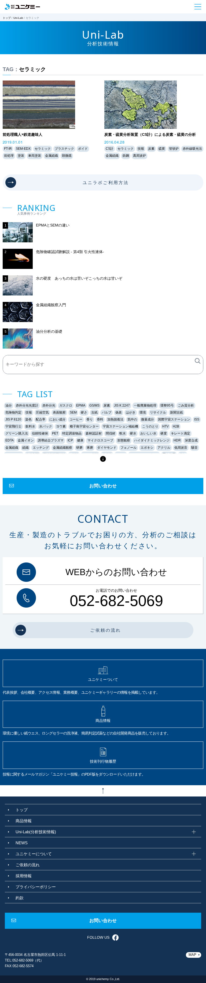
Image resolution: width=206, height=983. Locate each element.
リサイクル (158, 412)
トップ (7, 17)
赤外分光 (48, 405)
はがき (130, 412)
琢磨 (90, 448)
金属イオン (26, 440)
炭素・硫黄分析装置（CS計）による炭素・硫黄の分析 (150, 134)
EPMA (80, 405)
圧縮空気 (42, 412)
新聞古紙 (176, 412)
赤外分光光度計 (27, 405)
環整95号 (167, 405)
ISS (196, 419)
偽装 (118, 412)
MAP (192, 955)
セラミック (43, 149)
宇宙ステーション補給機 (120, 426)
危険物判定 (13, 412)
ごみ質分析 (186, 405)
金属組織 (51, 156)
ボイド (83, 149)
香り (89, 419)
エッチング (41, 448)
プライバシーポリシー (36, 887)
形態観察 (123, 440)
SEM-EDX (23, 149)
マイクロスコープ (100, 440)
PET (55, 433)
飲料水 (30, 426)
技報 (141, 149)
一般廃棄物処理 (145, 405)
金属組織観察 (62, 448)
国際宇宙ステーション (174, 419)
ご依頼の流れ (28, 865)
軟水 (122, 433)
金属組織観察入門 (51, 305)
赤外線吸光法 (192, 149)
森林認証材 (94, 433)
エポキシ (147, 448)
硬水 (133, 433)
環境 (142, 412)
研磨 (79, 448)
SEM (73, 412)
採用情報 (24, 876)
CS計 (109, 149)
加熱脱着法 (115, 419)
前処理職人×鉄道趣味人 (22, 134)
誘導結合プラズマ (51, 440)
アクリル (163, 448)
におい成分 (57, 419)
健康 (80, 440)
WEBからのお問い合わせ (116, 572)
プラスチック (64, 149)
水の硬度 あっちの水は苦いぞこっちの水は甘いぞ (79, 278)
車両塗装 (34, 156)
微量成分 (147, 419)
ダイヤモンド (106, 448)
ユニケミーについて (34, 854)
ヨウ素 (61, 426)
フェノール (128, 448)
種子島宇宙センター (84, 426)
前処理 (9, 156)
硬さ (84, 412)
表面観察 (59, 412)
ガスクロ (65, 405)
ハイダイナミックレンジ (152, 440)
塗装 (21, 156)
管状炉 (174, 149)
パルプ (106, 412)
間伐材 (110, 433)
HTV (165, 426)
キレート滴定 (180, 433)
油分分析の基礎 (49, 331)
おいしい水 (148, 433)
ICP (70, 440)
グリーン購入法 (16, 433)
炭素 (151, 149)
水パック (45, 426)
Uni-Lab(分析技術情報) (36, 831)
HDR (177, 440)
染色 (28, 419)
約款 (20, 898)
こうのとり (150, 426)
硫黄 (162, 149)
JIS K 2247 (122, 405)
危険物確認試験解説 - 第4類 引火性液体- (70, 252)
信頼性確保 (40, 433)
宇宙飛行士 (13, 426)
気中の (132, 419)
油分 (8, 405)
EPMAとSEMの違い (52, 225)
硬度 (163, 433)
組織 (25, 448)
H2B (176, 426)
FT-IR (8, 149)
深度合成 (191, 440)
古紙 (94, 412)
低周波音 (180, 448)
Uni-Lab (18, 17)
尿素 (107, 405)
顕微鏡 (67, 156)
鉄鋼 (126, 156)
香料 (100, 419)
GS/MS (94, 405)
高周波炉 (139, 156)
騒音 (194, 448)
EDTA (9, 440)
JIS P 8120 (13, 419)
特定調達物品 (72, 433)
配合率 (40, 419)
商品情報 (24, 820)
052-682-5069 (116, 600)
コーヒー (75, 419)
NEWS (22, 843)
